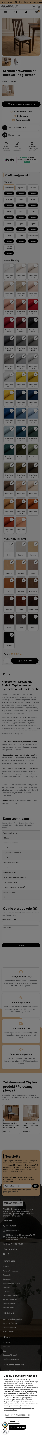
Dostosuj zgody (12, 1421)
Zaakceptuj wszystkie (15, 1427)
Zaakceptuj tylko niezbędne (17, 1415)
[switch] (5, 1432)
